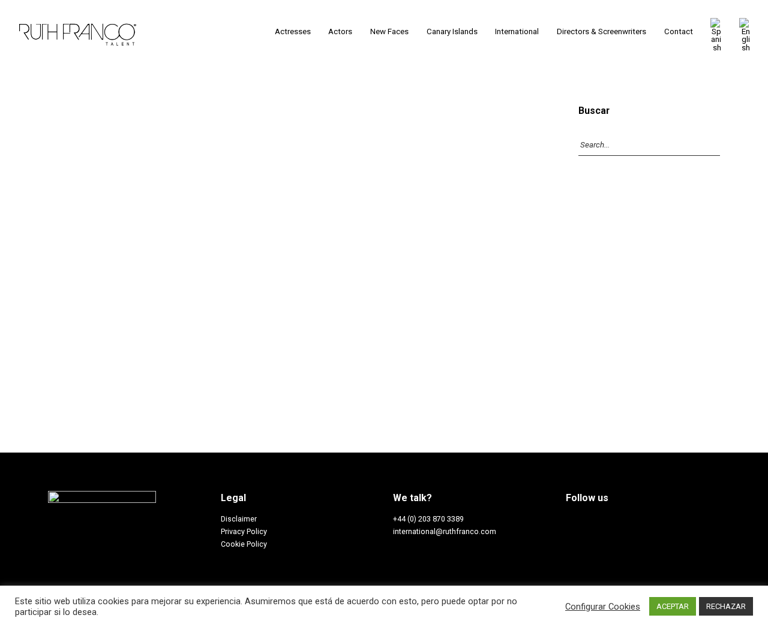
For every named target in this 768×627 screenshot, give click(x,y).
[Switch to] (715, 35)
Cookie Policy (244, 543)
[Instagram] (593, 521)
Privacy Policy (244, 531)
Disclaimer (239, 518)
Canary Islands (452, 31)
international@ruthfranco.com (444, 531)
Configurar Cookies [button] (602, 606)
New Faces (389, 31)
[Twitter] (617, 521)
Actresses (293, 31)
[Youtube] (640, 521)
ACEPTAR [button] (672, 606)
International (517, 31)
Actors (340, 31)
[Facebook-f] (569, 521)
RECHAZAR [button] (726, 606)
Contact (678, 31)
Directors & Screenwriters (601, 31)
